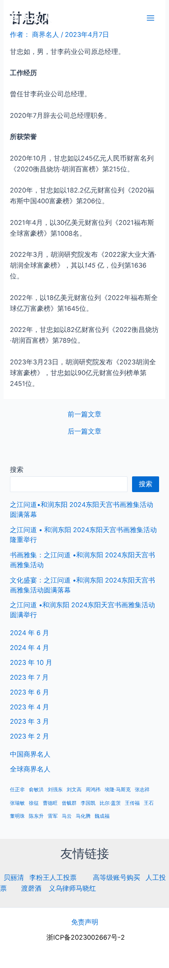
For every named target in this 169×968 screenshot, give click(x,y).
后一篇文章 (84, 431)
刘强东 (55, 790)
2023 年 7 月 (29, 677)
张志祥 (142, 790)
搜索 (16, 470)
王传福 (132, 803)
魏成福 (102, 816)
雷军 (53, 816)
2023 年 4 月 (29, 707)
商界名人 (30, 17)
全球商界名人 (30, 769)
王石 (149, 803)
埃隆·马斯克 (118, 790)
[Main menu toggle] (150, 18)
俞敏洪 (36, 790)
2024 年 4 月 (29, 648)
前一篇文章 (84, 414)
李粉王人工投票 (53, 878)
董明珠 (17, 816)
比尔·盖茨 (110, 803)
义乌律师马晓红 (72, 888)
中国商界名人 (30, 754)
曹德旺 (50, 803)
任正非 (17, 790)
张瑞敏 (17, 803)
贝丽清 (14, 878)
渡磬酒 (31, 888)
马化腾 (83, 816)
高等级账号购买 (116, 878)
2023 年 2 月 (29, 736)
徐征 (34, 803)
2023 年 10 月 (31, 663)
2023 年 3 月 (29, 721)
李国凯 (88, 803)
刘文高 (74, 790)
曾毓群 (69, 803)
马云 (67, 816)
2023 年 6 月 (29, 692)
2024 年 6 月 (29, 633)
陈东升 (36, 816)
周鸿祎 (93, 790)
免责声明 (84, 922)
